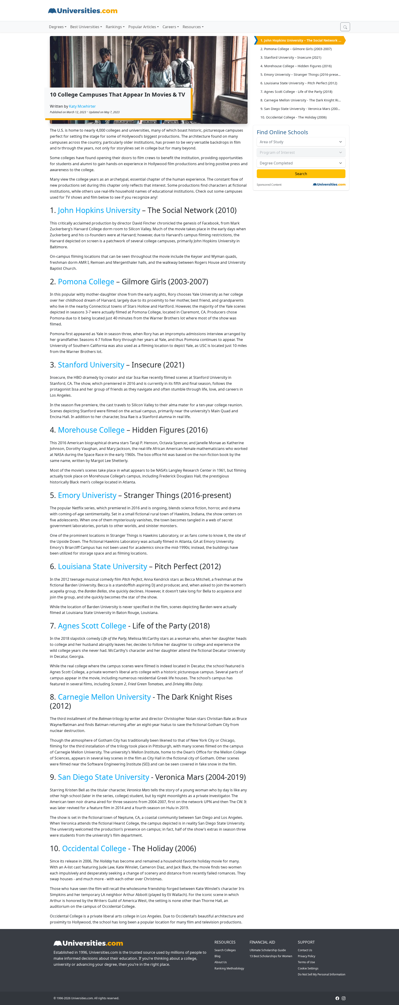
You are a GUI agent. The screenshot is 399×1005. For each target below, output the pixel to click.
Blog (218, 956)
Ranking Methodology (229, 968)
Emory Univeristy (87, 495)
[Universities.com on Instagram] (343, 998)
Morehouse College (91, 430)
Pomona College (86, 281)
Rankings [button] (114, 26)
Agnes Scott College (92, 626)
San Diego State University (103, 777)
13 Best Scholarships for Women (271, 956)
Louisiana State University (102, 566)
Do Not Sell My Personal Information (321, 974)
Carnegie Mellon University (104, 697)
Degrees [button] (56, 26)
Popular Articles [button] (142, 26)
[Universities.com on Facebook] (337, 998)
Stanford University (91, 365)
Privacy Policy (306, 956)
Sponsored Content (269, 184)
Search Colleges (225, 950)
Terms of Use (306, 962)
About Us (221, 962)
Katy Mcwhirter (82, 106)
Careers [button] (169, 26)
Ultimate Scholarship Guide (268, 950)
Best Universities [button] (84, 26)
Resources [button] (192, 26)
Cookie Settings (308, 968)
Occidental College (94, 848)
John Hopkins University (99, 210)
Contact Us (305, 950)
